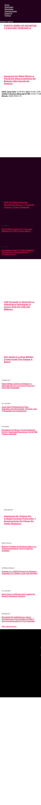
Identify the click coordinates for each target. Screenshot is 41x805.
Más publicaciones (9, 626)
